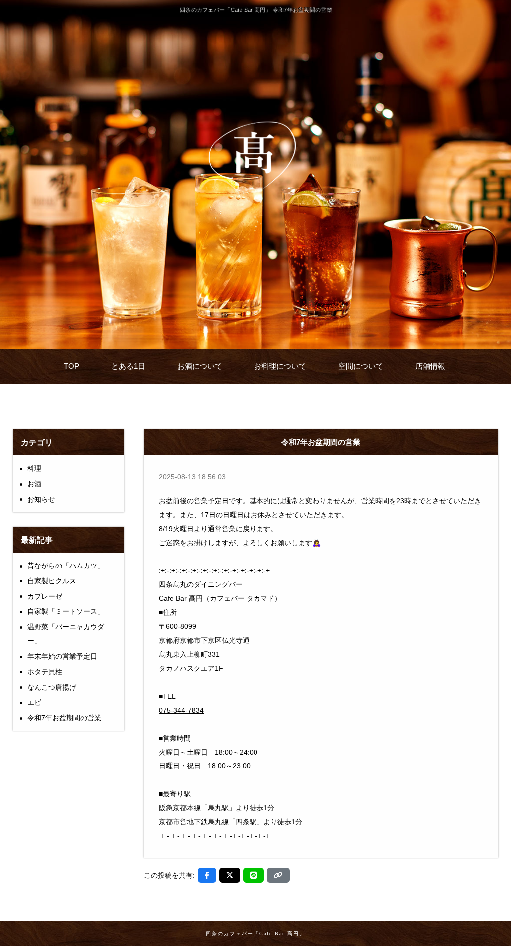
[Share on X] (229, 875)
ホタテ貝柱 (44, 672)
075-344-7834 (181, 710)
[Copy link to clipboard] (278, 875)
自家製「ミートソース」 (65, 611)
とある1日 (128, 366)
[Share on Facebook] (207, 875)
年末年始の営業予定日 (62, 656)
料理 (34, 468)
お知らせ (41, 499)
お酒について (199, 366)
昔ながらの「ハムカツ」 (65, 565)
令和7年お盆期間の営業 (64, 718)
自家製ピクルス (51, 581)
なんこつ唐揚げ (51, 687)
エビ (34, 702)
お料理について (280, 366)
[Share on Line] (253, 875)
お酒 (34, 484)
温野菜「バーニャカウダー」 (65, 634)
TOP (71, 366)
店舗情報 (430, 366)
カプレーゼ (44, 596)
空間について (360, 366)
